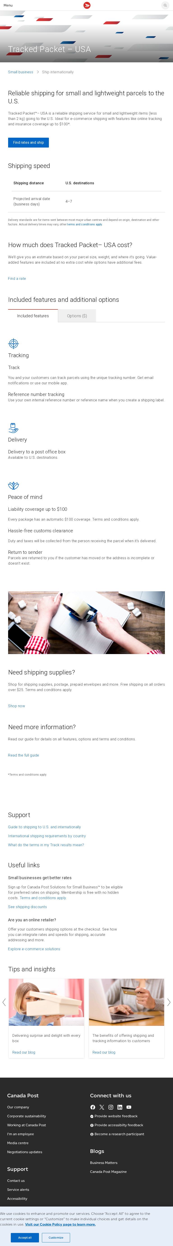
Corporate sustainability (26, 1116)
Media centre (18, 1143)
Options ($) (77, 315)
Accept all (24, 1237)
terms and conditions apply (84, 224)
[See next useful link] (169, 1002)
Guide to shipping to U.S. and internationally (44, 827)
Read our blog (23, 1052)
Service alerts (18, 1189)
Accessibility (17, 1198)
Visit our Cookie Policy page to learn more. (60, 1224)
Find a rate (17, 278)
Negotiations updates (24, 1152)
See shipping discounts (27, 907)
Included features (33, 315)
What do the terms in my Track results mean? (46, 845)
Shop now (16, 706)
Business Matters (103, 1163)
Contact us (16, 1181)
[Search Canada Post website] (165, 5)
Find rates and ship (28, 142)
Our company (18, 1107)
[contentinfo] (86, 447)
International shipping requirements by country (47, 836)
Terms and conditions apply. (43, 898)
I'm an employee (20, 1134)
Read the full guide (23, 755)
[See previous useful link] (4, 1002)
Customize (56, 1237)
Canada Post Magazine (108, 1172)
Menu (8, 5)
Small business (20, 72)
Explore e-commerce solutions (34, 949)
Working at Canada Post (26, 1125)
